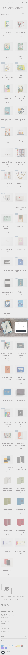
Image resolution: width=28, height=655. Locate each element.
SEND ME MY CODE (21, 331)
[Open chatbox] (3, 652)
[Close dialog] (27, 319)
